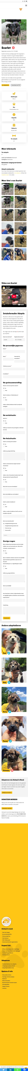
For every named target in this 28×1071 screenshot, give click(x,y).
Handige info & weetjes (8, 976)
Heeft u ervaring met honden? (9, 444)
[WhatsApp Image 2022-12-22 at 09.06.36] (8, 241)
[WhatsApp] (22, 1)
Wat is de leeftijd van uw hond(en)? (10, 494)
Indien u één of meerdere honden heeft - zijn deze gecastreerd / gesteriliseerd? (13, 478)
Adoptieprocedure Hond (8, 966)
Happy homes (5, 986)
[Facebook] (26, 1)
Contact (4, 988)
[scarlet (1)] (21, 215)
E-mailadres (6, 373)
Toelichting (5, 605)
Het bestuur (5, 938)
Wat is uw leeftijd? (7, 585)
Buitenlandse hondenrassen (9, 982)
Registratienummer (19, 336)
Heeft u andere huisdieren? (9, 504)
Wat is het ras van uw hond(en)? (10, 486)
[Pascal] (14, 729)
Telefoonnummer (7, 366)
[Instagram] (24, 1)
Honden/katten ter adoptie (9, 964)
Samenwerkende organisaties (10, 942)
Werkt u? (5, 421)
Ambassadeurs (6, 954)
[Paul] (14, 641)
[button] (26, 5)
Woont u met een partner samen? (10, 388)
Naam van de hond (7, 336)
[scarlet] (8, 189)
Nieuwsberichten (6, 975)
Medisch (4, 978)
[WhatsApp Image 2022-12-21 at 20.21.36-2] (21, 241)
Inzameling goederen (7, 953)
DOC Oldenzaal (6, 940)
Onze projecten (6, 936)
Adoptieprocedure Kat (8, 967)
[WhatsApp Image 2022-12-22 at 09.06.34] (21, 228)
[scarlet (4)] (8, 215)
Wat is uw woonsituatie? (10, 525)
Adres (4, 356)
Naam (4, 348)
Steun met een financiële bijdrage (11, 951)
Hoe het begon (6, 932)
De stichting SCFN (6, 934)
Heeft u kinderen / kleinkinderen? (10, 397)
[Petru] (14, 700)
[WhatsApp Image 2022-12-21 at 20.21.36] (8, 254)
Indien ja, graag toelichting (9, 451)
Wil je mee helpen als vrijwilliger (10, 949)
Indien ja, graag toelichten (9, 573)
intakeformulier (5, 175)
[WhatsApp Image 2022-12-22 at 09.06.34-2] (21, 189)
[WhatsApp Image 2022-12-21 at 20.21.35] (21, 254)
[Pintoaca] (14, 759)
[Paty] (14, 671)
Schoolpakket (5, 984)
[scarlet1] (8, 202)
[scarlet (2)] (8, 228)
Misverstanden (6, 980)
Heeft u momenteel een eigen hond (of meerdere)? (11, 467)
